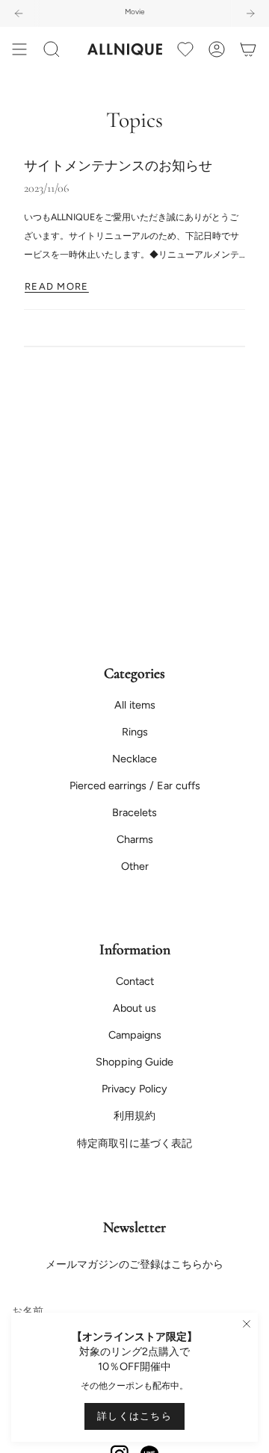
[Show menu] (19, 49)
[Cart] (248, 49)
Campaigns (134, 1035)
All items (134, 705)
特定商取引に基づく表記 (134, 1143)
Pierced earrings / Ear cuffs (134, 785)
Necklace (134, 758)
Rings (135, 731)
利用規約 (134, 1115)
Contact (135, 981)
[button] (51, 49)
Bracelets (134, 812)
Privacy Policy (134, 1088)
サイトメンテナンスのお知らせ (118, 166)
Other (135, 866)
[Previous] (18, 13)
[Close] (246, 1323)
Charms (135, 839)
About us (134, 1008)
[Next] (250, 13)
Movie (134, 11)
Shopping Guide (134, 1061)
